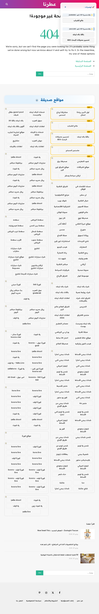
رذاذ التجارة (62, 253)
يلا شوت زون (37, 506)
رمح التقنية (83, 253)
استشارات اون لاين (62, 241)
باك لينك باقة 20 (16, 120)
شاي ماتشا (83, 488)
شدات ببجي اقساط (83, 354)
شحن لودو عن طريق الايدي (62, 447)
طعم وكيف (83, 258)
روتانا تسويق (83, 235)
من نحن (80, 601)
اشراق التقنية (62, 186)
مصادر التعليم (62, 323)
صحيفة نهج (83, 218)
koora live (16, 351)
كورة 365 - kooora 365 (37, 378)
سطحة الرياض (37, 220)
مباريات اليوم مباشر (36, 163)
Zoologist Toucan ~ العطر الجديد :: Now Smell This (58, 531)
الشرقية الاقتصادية (62, 206)
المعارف (83, 247)
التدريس (83, 306)
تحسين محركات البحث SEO (62, 138)
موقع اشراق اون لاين (62, 168)
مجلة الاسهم (83, 206)
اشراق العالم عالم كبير (62, 307)
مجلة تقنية (83, 332)
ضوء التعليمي (83, 161)
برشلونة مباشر (16, 163)
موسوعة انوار (83, 276)
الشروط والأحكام (51, 601)
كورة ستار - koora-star (16, 335)
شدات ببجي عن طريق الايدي (62, 404)
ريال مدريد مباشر (37, 169)
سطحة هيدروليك (16, 225)
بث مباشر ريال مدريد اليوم (16, 291)
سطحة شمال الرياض (37, 232)
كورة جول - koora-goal (37, 344)
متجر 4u (83, 403)
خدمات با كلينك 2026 (37, 133)
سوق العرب (37, 120)
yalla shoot (16, 157)
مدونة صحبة (83, 270)
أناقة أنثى (62, 224)
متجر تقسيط (62, 386)
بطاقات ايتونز (62, 454)
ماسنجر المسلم (72, 150)
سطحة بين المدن (37, 225)
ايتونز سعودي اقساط (83, 373)
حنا (83, 483)
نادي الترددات (83, 241)
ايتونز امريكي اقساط (62, 421)
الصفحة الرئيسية (83, 65)
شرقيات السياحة (62, 270)
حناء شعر (62, 474)
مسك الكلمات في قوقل (83, 187)
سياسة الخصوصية (33, 601)
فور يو (62, 429)
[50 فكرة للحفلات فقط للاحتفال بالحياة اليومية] (87, 558)
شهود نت (62, 258)
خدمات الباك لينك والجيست (37, 113)
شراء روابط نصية (83, 292)
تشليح (37, 248)
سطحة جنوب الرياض (37, 241)
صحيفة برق (62, 161)
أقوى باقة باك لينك (16, 126)
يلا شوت (37, 157)
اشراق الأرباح (62, 276)
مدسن (62, 229)
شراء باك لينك (83, 286)
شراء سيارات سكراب (16, 249)
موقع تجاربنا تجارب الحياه (16, 133)
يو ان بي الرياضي (62, 332)
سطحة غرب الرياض (15, 231)
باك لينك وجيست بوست (83, 324)
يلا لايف (26, 299)
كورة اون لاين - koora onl (37, 370)
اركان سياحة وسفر (72, 175)
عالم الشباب (72, 126)
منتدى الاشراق (83, 315)
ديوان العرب (37, 140)
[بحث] (7, 4)
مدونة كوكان (62, 212)
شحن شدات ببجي (83, 437)
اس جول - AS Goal (16, 377)
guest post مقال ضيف (16, 113)
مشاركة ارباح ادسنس (62, 113)
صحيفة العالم (62, 343)
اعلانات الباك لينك (62, 298)
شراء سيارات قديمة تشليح (26, 274)
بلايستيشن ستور (83, 460)
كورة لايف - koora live (37, 471)
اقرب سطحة (16, 240)
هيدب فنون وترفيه (83, 343)
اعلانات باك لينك (37, 146)
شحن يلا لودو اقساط (62, 373)
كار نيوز (62, 218)
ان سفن (83, 195)
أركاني (83, 264)
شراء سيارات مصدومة (16, 266)
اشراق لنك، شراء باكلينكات (83, 299)
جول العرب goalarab (37, 291)
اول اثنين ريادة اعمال (83, 113)
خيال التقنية (83, 201)
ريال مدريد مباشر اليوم (37, 310)
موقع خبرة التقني (83, 224)
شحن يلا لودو (83, 446)
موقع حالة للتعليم (83, 338)
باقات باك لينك (62, 292)
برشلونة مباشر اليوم (16, 310)
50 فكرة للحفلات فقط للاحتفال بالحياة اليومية (59, 555)
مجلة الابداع (62, 235)
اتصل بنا (19, 601)
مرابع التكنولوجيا (62, 195)
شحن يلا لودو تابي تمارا (62, 413)
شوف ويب (62, 201)
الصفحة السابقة (83, 61)
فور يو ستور (62, 397)
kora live (16, 390)
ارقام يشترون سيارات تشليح (37, 266)
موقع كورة (26, 436)
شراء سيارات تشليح (37, 257)
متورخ (83, 229)
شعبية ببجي (83, 454)
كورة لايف (37, 396)
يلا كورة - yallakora (16, 369)
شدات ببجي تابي (62, 360)
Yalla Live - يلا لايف (16, 363)
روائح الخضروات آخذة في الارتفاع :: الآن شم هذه (59, 545)
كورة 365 (37, 284)
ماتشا (62, 483)
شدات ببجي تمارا (62, 354)
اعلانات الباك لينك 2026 (62, 316)
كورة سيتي (16, 284)
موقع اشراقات (83, 167)
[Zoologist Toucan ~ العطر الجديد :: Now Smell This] (87, 534)
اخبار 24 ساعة (62, 338)
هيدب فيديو (62, 247)
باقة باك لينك (83, 137)
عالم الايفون (83, 212)
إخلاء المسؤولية (67, 601)
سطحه (16, 220)
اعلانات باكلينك (16, 146)
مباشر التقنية (62, 264)
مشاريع (16, 140)
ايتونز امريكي (62, 366)
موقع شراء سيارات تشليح (16, 258)
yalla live (26, 324)
